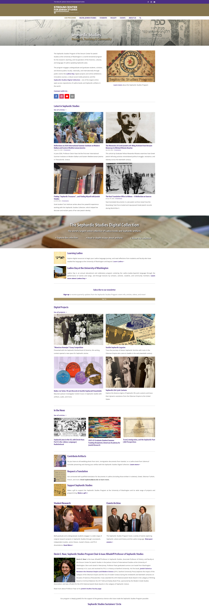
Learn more (117, 85)
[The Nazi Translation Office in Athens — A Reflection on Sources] (130, 178)
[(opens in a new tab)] (130, 372)
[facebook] (56, 96)
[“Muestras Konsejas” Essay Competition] (78, 329)
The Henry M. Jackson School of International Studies (69, 2)
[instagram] (61, 96)
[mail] (72, 96)
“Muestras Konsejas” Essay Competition (68, 347)
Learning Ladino (75, 253)
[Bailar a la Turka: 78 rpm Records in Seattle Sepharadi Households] (78, 372)
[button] (140, 17)
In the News (59, 410)
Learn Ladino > (118, 261)
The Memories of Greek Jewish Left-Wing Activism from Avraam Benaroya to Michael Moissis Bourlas (129, 146)
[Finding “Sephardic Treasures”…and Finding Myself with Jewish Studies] (78, 178)
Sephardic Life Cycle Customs (116, 390)
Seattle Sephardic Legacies (115, 347)
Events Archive (114, 503)
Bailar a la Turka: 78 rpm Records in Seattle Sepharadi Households (78, 391)
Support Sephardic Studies (79, 485)
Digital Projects (61, 307)
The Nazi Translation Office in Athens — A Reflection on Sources (128, 196)
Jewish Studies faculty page (91, 589)
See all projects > (60, 312)
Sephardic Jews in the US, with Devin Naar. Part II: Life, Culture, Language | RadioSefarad (69, 441)
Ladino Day (70, 74)
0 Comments (67, 150)
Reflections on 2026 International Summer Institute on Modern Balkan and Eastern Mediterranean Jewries (77, 146)
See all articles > (60, 110)
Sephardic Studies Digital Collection (67, 80)
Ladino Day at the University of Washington (87, 268)
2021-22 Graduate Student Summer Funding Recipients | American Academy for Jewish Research (104, 442)
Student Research (62, 503)
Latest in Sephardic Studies (66, 106)
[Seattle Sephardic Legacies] (130, 329)
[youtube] (67, 96)
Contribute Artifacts (76, 456)
